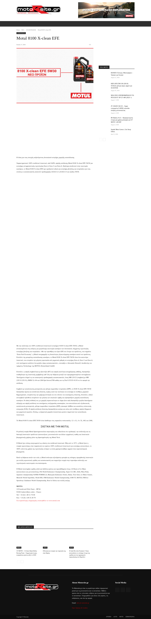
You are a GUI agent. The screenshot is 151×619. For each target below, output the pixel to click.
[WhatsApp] (47, 515)
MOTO (19, 547)
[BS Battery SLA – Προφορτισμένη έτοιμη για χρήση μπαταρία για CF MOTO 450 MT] (104, 120)
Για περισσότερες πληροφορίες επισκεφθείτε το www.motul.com (38, 500)
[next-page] (22, 561)
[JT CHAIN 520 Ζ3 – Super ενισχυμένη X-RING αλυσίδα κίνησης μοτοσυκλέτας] (104, 109)
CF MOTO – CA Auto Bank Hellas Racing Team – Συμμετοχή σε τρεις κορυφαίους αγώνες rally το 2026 (26, 553)
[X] (36, 515)
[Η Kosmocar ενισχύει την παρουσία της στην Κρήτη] (55, 540)
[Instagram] (123, 590)
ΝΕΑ (22, 30)
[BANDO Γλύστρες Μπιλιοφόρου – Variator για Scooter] (104, 75)
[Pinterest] (42, 515)
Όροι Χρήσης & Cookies (80, 608)
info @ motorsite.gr (83, 603)
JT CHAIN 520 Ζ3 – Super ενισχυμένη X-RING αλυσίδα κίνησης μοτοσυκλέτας (120, 108)
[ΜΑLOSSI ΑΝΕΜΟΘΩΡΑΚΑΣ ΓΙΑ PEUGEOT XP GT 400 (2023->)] (104, 98)
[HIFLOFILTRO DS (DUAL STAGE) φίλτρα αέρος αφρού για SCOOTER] (104, 86)
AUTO (45, 547)
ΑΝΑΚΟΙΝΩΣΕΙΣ (31, 30)
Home (18, 30)
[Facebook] (31, 515)
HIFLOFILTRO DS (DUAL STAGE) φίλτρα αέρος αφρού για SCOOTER (121, 86)
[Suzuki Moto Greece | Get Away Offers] (104, 132)
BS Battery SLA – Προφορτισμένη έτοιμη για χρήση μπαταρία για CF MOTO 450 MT (122, 120)
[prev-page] (18, 561)
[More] (52, 515)
